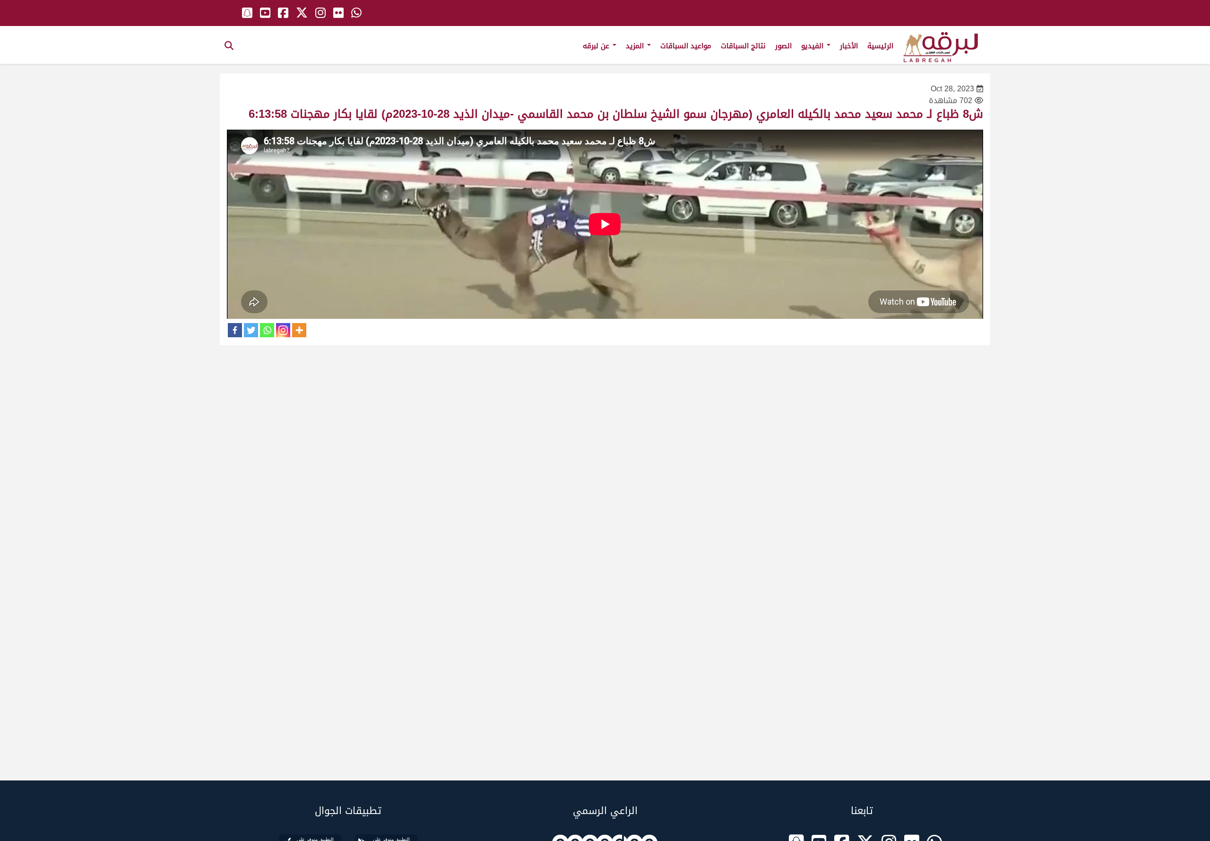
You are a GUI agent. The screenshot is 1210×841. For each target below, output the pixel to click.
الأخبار (849, 46)
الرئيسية (880, 46)
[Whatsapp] (267, 330)
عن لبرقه (597, 46)
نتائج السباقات (743, 46)
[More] (299, 330)
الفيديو (813, 46)
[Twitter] (251, 330)
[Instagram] (283, 330)
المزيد (636, 46)
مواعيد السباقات (685, 46)
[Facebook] (235, 330)
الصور (783, 46)
